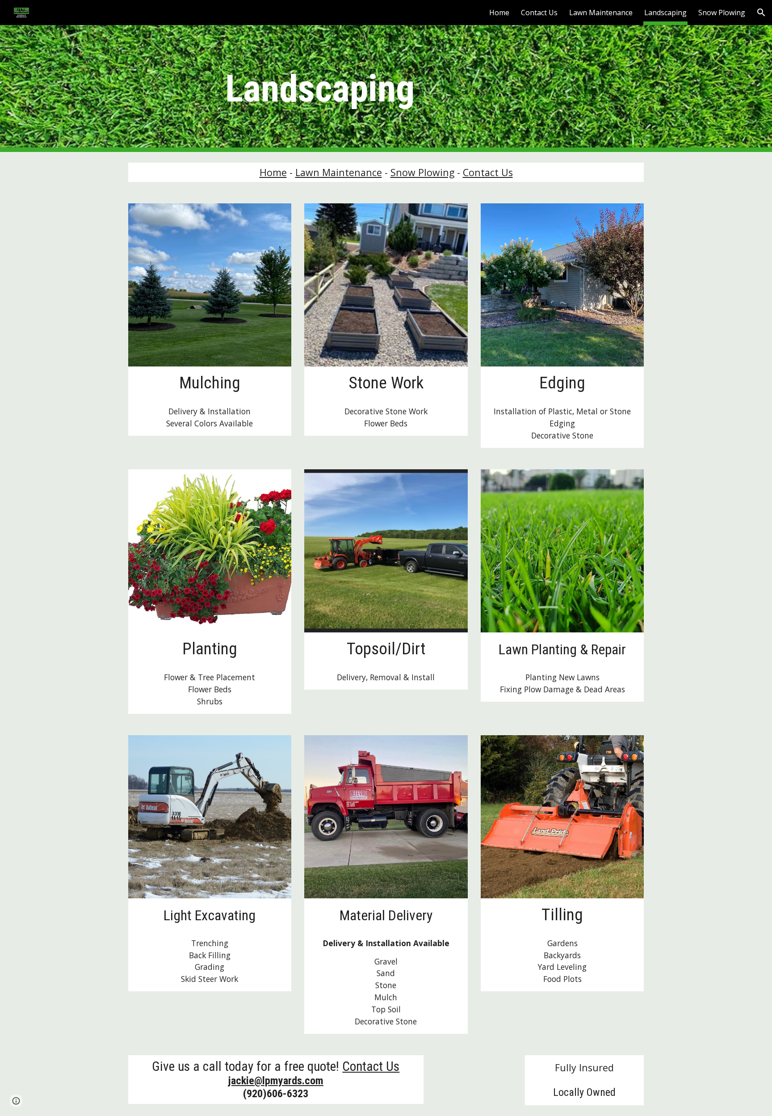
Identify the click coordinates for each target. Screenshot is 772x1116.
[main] (320, 89)
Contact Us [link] (539, 12)
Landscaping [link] (665, 12)
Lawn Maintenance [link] (601, 12)
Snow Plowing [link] (721, 12)
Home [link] (499, 12)
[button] (761, 12)
